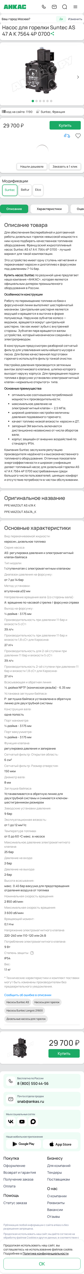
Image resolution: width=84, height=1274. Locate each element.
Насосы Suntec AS (17, 1002)
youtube (22, 1121)
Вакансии (55, 1209)
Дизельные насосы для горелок (26, 1019)
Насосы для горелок (46, 1002)
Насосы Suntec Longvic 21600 (24, 1010)
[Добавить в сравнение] (67, 136)
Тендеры (54, 1172)
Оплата (9, 1186)
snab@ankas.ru (30, 1101)
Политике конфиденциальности (45, 1253)
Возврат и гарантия (19, 1172)
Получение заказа (18, 1179)
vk (11, 1121)
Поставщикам (58, 1179)
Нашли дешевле (32, 166)
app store (60, 1144)
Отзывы (53, 1216)
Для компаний (58, 1165)
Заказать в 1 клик (65, 166)
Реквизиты (56, 1202)
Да (61, 19)
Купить (65, 125)
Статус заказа (15, 1202)
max (33, 1121)
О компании (57, 1196)
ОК (42, 1264)
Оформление (14, 1165)
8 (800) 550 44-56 (33, 1083)
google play (23, 1144)
